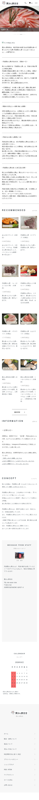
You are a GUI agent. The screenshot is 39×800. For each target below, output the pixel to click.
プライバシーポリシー (11, 759)
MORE (17, 412)
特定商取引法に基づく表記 (12, 754)
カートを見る (8, 780)
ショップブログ (9, 764)
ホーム (6, 734)
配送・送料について (10, 739)
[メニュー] (36, 3)
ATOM (10, 769)
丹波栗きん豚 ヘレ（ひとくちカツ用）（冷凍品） (9, 285)
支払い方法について (10, 749)
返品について (8, 744)
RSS (5, 769)
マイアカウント (9, 775)
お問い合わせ (8, 785)
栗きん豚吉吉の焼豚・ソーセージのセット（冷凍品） (28, 379)
